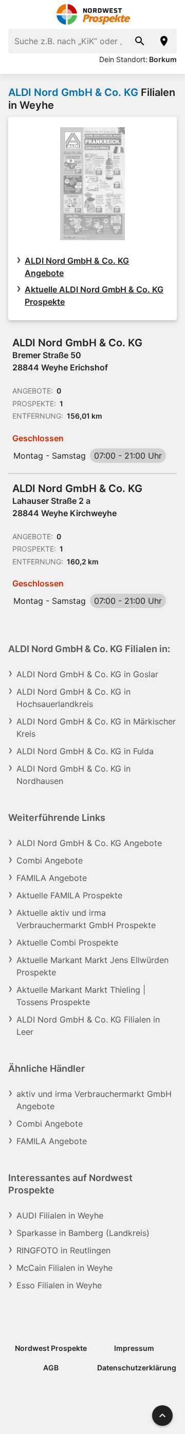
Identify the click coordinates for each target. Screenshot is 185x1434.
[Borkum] (164, 41)
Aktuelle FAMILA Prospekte (69, 895)
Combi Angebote (49, 860)
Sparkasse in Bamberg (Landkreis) (83, 1233)
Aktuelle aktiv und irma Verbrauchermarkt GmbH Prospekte (86, 919)
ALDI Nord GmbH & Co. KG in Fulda (85, 751)
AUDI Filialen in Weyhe (59, 1215)
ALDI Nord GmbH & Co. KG (73, 92)
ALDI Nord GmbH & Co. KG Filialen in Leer (88, 1025)
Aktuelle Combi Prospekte (67, 942)
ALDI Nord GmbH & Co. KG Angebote (77, 267)
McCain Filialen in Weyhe (64, 1268)
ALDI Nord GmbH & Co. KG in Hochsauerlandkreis (73, 697)
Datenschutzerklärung (136, 1367)
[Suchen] (139, 41)
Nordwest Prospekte (51, 1348)
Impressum (134, 1348)
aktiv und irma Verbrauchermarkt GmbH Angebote (94, 1100)
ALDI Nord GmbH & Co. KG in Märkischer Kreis (96, 727)
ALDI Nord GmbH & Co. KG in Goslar (87, 674)
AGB (51, 1367)
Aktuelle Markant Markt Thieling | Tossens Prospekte (80, 996)
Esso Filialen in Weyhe (59, 1285)
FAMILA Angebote (51, 878)
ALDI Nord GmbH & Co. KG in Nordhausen (73, 774)
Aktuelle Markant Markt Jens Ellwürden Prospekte (92, 966)
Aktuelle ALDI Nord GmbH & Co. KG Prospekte (94, 295)
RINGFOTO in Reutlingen (63, 1250)
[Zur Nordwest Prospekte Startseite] (92, 14)
